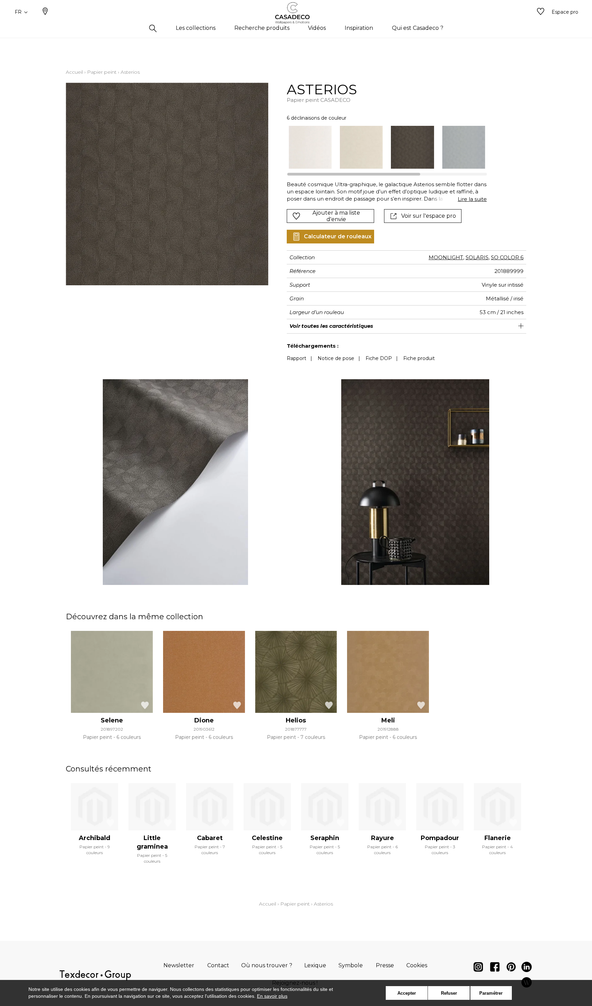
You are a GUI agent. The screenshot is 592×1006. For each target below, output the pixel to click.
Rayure (382, 838)
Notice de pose (336, 358)
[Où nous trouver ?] (45, 12)
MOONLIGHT (446, 257)
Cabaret (210, 838)
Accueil (74, 72)
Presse (385, 965)
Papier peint (101, 72)
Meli (388, 720)
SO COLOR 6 (507, 257)
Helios (296, 720)
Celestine (267, 838)
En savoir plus (272, 996)
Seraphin (324, 838)
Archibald (94, 838)
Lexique (315, 965)
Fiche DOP (379, 358)
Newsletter (178, 965)
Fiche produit (419, 358)
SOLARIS (477, 257)
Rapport (296, 358)
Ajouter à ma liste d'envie (336, 216)
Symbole (350, 965)
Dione (204, 720)
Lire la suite (472, 199)
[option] (310, 147)
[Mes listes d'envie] (540, 12)
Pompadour (440, 838)
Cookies (416, 965)
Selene (112, 720)
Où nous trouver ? (266, 965)
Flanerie (497, 838)
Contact (218, 965)
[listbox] (383, 147)
